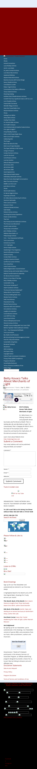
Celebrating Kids (8, 139)
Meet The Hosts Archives (11, 181)
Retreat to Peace (8, 205)
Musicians (18, 40)
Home (5, 59)
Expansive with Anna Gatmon (12, 306)
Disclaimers (7, 347)
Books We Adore (18, 18)
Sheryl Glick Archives (9, 117)
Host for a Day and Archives (11, 339)
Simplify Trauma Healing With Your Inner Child (17, 325)
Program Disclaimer (10, 675)
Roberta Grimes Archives (11, 212)
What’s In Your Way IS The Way (12, 278)
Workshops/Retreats (18, 49)
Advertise (18, 11)
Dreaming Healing (9, 94)
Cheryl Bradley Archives (10, 132)
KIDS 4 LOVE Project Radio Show (13, 134)
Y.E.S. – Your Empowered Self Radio (13, 238)
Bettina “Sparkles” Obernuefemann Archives (16, 328)
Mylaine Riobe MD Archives (11, 77)
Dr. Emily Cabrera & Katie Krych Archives (15, 198)
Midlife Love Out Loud (10, 184)
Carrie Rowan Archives (10, 158)
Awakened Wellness (9, 75)
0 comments (25, 390)
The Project (7, 141)
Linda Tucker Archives (10, 266)
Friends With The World (10, 103)
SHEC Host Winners (9, 299)
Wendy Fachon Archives (10, 297)
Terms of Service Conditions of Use (13, 365)
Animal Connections (9, 63)
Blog (18, 31)
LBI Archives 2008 (8, 169)
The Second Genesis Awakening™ (13, 290)
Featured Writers (18, 24)
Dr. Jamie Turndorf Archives (11, 70)
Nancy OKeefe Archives (10, 82)
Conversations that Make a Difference (14, 89)
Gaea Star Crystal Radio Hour (12, 108)
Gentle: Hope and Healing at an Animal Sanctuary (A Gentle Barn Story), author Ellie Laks (18, 611)
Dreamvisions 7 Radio (12, 387)
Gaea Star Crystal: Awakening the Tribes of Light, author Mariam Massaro (18, 619)
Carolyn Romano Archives (11, 153)
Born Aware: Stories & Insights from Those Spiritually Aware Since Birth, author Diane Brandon (18, 603)
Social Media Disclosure (10, 363)
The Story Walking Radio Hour (12, 295)
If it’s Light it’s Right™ (9, 129)
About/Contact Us (18, 9)
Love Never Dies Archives (11, 73)
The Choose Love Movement (12, 224)
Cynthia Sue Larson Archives (12, 261)
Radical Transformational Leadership (14, 273)
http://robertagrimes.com (12, 439)
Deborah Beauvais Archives (11, 162)
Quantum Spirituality (10, 200)
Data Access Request (10, 668)
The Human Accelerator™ (11, 285)
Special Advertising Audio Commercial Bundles (18, 13)
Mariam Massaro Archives (11, 110)
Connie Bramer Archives (10, 313)
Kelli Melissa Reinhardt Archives (12, 176)
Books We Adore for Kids (18, 29)
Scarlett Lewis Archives (10, 226)
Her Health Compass (9, 125)
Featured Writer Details (18, 27)
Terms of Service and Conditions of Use (16, 679)
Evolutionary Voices (9, 243)
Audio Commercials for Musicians (18, 47)
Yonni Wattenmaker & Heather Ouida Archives (17, 127)
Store (18, 52)
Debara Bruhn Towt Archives (12, 292)
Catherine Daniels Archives (11, 207)
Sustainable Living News (10, 342)
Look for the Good (9, 155)
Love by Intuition (8, 160)
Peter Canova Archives (10, 202)
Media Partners (18, 38)
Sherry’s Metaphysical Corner (12, 321)
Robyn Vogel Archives (10, 87)
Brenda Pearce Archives (10, 304)
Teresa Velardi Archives (10, 92)
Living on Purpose (9, 151)
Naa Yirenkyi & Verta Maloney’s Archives (15, 221)
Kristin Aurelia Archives (10, 217)
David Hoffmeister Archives (11, 252)
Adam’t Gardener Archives (11, 287)
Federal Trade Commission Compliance (15, 356)
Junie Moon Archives (9, 186)
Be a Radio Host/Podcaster (11, 335)
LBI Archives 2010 (8, 165)
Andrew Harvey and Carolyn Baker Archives (16, 271)
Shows (5, 61)
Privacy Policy (8, 672)
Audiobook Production (18, 20)
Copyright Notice (8, 354)
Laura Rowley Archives (10, 66)
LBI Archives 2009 (8, 167)
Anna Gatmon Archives (10, 309)
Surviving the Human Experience (13, 214)
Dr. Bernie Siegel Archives (11, 193)
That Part (6, 219)
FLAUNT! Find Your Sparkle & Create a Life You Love (18, 99)
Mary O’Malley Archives (10, 280)
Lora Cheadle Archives (10, 101)
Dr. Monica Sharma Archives (11, 276)
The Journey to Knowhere (11, 228)
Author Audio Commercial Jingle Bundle (18, 22)
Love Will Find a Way (9, 316)
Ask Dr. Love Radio (9, 68)
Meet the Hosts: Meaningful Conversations (16, 179)
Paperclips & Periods (9, 195)
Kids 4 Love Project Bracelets (12, 146)
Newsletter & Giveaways (18, 15)
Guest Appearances (9, 172)
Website (6, 476)
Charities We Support (18, 36)
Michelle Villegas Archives (11, 106)
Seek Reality (7, 210)
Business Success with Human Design (14, 80)
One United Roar (8, 264)
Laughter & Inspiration (10, 311)
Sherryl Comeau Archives (11, 323)
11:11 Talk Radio (8, 245)
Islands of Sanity (8, 254)
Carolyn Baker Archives (10, 257)
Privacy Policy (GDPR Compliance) (13, 358)
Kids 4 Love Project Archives (11, 136)
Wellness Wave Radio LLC (11, 233)
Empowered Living (9, 302)
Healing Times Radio (9, 120)
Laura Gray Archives (9, 318)
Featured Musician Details (18, 45)
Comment (7, 450)
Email (6, 473)
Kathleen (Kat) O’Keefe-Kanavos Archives (15, 96)
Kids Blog (18, 33)
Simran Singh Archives (10, 247)
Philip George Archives (10, 235)
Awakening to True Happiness (12, 250)
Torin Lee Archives (9, 240)
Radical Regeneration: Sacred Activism (14, 269)
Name (6, 469)
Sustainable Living (9, 283)
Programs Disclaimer (9, 361)
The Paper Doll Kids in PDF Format (13, 148)
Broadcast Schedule (9, 344)
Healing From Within (9, 115)
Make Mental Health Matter (11, 174)
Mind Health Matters (9, 191)
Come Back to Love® (10, 84)
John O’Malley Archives (10, 231)
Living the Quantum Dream (11, 259)
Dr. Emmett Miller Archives (11, 122)
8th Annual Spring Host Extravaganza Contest (16, 337)
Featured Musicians (18, 43)
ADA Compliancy (8, 349)
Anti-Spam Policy (8, 351)
